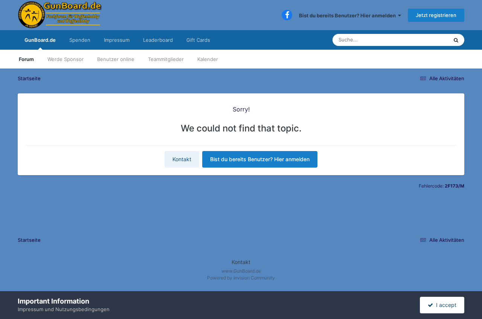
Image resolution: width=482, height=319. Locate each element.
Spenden (79, 40)
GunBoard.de (40, 40)
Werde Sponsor (65, 59)
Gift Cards (198, 40)
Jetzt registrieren (436, 15)
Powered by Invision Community (241, 278)
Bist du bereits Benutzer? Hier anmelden (348, 15)
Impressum (117, 40)
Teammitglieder (166, 59)
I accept (444, 305)
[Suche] (456, 40)
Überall (430, 40)
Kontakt (181, 159)
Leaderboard (158, 40)
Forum (26, 59)
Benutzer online (115, 59)
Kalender (207, 59)
